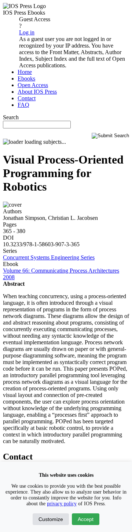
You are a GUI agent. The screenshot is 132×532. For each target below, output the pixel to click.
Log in (26, 32)
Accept (86, 519)
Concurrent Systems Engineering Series (49, 257)
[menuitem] (25, 72)
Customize (50, 519)
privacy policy (62, 503)
